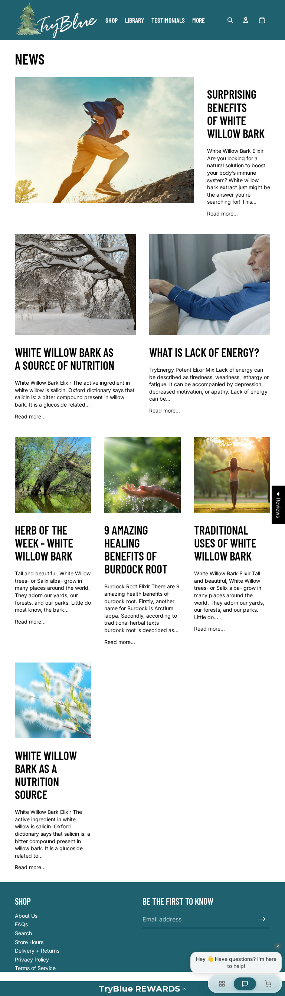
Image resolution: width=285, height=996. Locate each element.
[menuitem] (199, 20)
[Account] (246, 20)
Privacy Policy (32, 959)
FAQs (21, 924)
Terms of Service (35, 968)
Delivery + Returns (37, 950)
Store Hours (29, 942)
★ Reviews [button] (278, 505)
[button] (142, 988)
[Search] (230, 20)
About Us (26, 916)
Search (23, 933)
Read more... (222, 213)
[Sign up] (262, 919)
